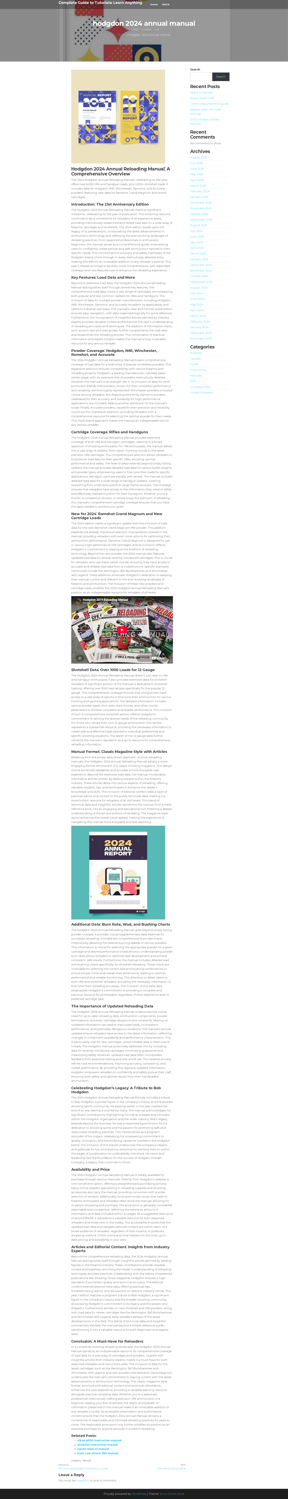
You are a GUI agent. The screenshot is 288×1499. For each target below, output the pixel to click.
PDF (193, 381)
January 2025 (199, 259)
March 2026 (198, 185)
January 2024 (199, 327)
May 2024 (196, 304)
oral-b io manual (201, 92)
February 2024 (200, 321)
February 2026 (200, 191)
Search (195, 69)
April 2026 (197, 180)
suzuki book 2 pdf (202, 98)
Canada (195, 358)
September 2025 (201, 219)
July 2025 (196, 231)
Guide (194, 364)
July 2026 (196, 163)
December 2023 (201, 333)
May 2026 (196, 174)
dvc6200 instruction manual (97, 1444)
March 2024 (198, 316)
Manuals (86, 1460)
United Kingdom (201, 392)
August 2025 (198, 225)
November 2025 (201, 208)
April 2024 (197, 310)
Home (154, 4)
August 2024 (198, 287)
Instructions (198, 370)
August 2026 (198, 157)
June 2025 (197, 236)
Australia (196, 353)
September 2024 (201, 282)
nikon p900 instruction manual (99, 1440)
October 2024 (199, 276)
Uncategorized (200, 387)
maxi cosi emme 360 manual (97, 1453)
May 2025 (196, 242)
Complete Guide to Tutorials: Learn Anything (100, 2)
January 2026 (199, 197)
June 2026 (197, 168)
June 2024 (197, 299)
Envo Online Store (172, 1494)
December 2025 (201, 202)
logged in (82, 1480)
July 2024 (196, 293)
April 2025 (197, 248)
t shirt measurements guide (209, 103)
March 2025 (198, 253)
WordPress (139, 1494)
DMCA (165, 4)
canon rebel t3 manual (93, 1449)
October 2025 (199, 214)
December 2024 (201, 265)
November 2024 (201, 270)
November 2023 (201, 338)
